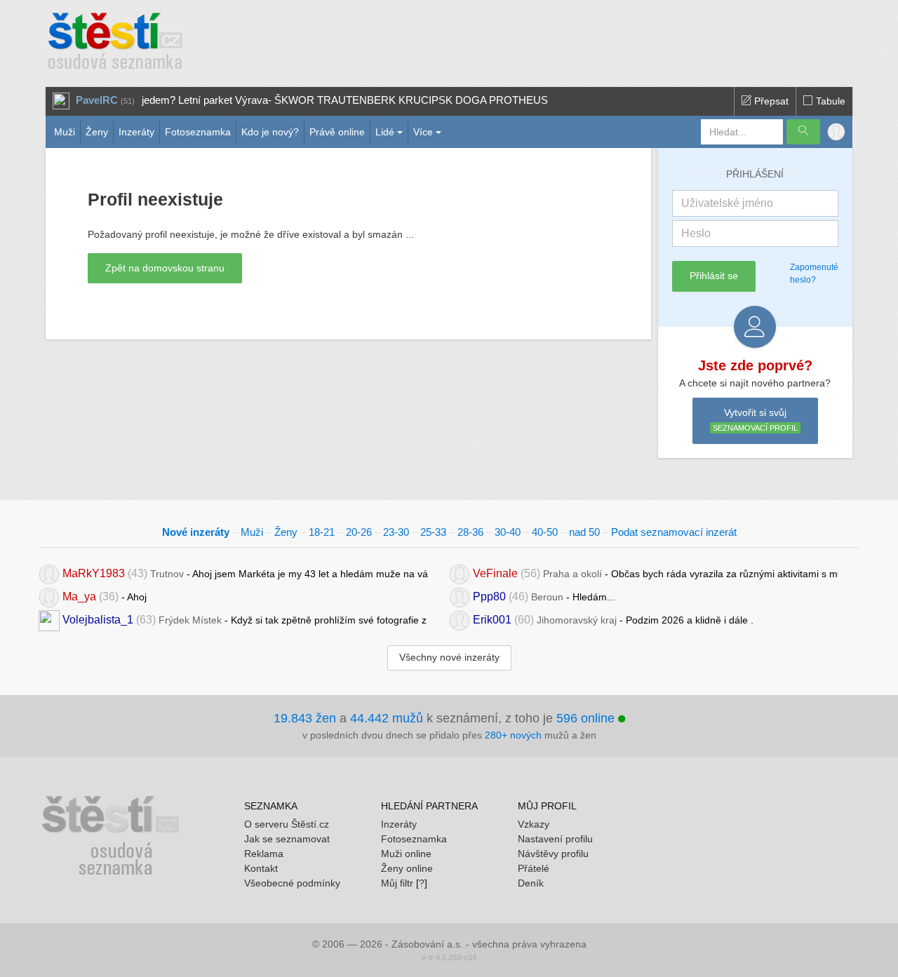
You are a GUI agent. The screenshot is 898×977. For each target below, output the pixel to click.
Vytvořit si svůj (755, 420)
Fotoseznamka (198, 131)
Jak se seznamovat (287, 838)
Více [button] (423, 131)
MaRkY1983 (93, 573)
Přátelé (533, 868)
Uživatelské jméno (727, 203)
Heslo (696, 233)
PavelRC (97, 100)
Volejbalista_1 (97, 620)
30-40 (508, 532)
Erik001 (492, 620)
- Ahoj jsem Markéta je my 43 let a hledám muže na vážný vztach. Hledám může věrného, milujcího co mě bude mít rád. (245, 573)
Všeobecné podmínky (292, 883)
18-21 (322, 532)
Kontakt (261, 868)
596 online (587, 718)
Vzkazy (533, 824)
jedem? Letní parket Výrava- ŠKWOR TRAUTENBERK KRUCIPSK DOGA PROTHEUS (345, 100)
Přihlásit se (714, 275)
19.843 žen (305, 718)
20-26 (359, 532)
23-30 (396, 532)
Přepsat (770, 101)
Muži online (406, 853)
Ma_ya (79, 596)
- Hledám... (544, 596)
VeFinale (495, 573)
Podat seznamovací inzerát (674, 532)
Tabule (829, 101)
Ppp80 (489, 596)
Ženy (97, 131)
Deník (531, 883)
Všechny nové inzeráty (449, 657)
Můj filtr (397, 883)
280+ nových (513, 735)
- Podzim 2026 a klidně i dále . (613, 620)
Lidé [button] (384, 131)
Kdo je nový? (270, 131)
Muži (64, 131)
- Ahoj (104, 596)
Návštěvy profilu (553, 853)
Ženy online (407, 868)
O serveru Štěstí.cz (286, 824)
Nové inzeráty (195, 532)
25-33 (433, 532)
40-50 (545, 532)
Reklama (263, 853)
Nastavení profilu (555, 838)
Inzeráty (136, 131)
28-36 (470, 532)
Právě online (337, 131)
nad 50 (584, 532)
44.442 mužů (386, 718)
